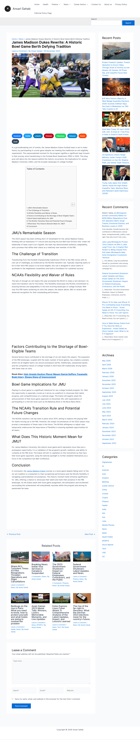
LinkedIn (38, 136)
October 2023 (108, 439)
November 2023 (109, 435)
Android (105, 470)
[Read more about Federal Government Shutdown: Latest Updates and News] (82, 556)
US (103, 556)
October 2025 (108, 388)
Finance (55, 4)
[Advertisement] (51, 116)
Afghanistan (107, 462)
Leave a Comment (19, 51)
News (66, 4)
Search (94, 19)
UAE (104, 552)
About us (108, 4)
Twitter (27, 136)
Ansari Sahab (22, 8)
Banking (105, 482)
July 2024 (106, 404)
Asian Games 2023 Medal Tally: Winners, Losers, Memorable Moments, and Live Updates (39, 613)
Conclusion (32, 226)
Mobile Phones (108, 525)
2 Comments (36, 576)
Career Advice (80, 4)
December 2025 (109, 380)
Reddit (82, 136)
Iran (103, 517)
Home (36, 4)
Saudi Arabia (107, 537)
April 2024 (106, 416)
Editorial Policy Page (43, 13)
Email (15, 141)
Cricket (105, 493)
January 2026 (108, 376)
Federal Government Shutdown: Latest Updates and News (81, 568)
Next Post (90, 534)
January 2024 (108, 427)
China (104, 490)
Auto (104, 474)
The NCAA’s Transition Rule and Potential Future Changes (50, 221)
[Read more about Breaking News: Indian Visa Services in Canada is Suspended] (41, 556)
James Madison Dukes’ (36, 471)
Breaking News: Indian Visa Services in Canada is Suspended (40, 568)
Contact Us (96, 4)
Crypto (105, 497)
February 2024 (108, 423)
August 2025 (107, 396)
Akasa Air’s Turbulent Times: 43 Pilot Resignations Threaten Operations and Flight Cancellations (20, 574)
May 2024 (106, 412)
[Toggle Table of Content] (71, 204)
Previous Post (13, 534)
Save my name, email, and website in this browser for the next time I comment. (47, 699)
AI (103, 466)
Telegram (72, 136)
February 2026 (108, 372)
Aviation (105, 478)
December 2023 (109, 431)
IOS (103, 513)
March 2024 (107, 420)
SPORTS (40, 625)
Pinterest (49, 136)
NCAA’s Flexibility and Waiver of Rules (42, 213)
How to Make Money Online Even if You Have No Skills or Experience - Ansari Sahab (116, 326)
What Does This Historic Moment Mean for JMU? (46, 224)
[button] (59, 4)
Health (45, 4)
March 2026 (107, 368)
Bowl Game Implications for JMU (40, 218)
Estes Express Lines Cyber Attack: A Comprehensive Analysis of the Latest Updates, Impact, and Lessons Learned (61, 614)
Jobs (104, 521)
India (104, 509)
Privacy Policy (121, 4)
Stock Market (107, 545)
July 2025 (106, 400)
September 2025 (109, 392)
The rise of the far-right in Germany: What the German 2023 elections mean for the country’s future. (81, 613)
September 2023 (109, 443)
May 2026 (106, 361)
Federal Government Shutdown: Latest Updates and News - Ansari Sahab (115, 276)
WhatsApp (60, 136)
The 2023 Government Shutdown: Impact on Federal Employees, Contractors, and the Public (61, 572)
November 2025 (109, 384)
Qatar (104, 533)
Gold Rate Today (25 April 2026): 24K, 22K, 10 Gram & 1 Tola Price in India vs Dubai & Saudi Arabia (116, 132)
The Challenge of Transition (38, 210)
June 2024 (106, 408)
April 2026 (106, 365)
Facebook (17, 136)
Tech (59, 627)
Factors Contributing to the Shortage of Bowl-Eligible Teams (51, 216)
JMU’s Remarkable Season (38, 208)
